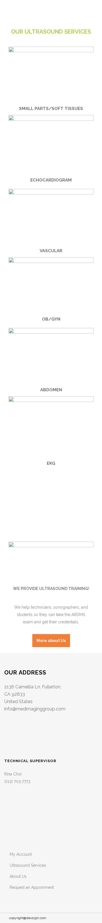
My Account (21, 854)
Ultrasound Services (28, 865)
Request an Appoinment (32, 887)
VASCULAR (51, 250)
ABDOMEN (51, 389)
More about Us (51, 640)
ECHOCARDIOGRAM (51, 180)
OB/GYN (51, 319)
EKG (51, 463)
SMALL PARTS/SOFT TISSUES (51, 108)
